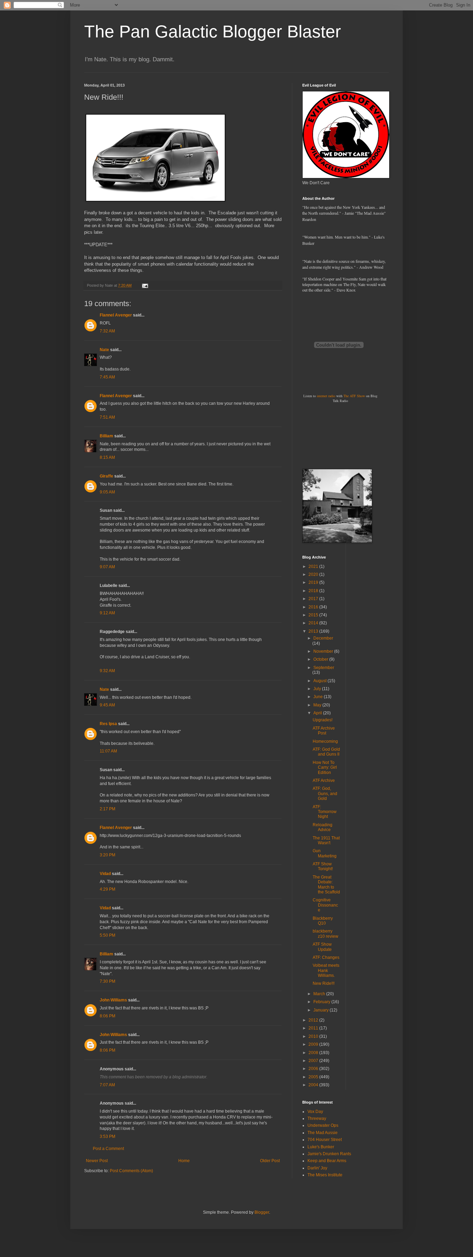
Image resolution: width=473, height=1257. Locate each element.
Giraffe (106, 476)
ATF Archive (324, 780)
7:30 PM (107, 981)
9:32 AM (107, 670)
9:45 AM (107, 705)
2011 (314, 1028)
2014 (314, 623)
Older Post (270, 1160)
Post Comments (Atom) (131, 1170)
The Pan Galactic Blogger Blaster (212, 31)
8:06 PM (107, 1016)
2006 (314, 1068)
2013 (314, 631)
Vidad (105, 873)
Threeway (316, 1118)
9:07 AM (107, 566)
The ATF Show (354, 395)
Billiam (106, 436)
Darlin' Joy (317, 1168)
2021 (314, 566)
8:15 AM (107, 457)
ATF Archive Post (324, 731)
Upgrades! (322, 719)
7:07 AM (107, 1084)
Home (184, 1160)
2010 (314, 1036)
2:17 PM (107, 808)
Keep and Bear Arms (326, 1160)
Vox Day (315, 1111)
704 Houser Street (324, 1139)
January (321, 1010)
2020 (314, 574)
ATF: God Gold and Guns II (326, 752)
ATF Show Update (322, 947)
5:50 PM (107, 935)
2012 (314, 1020)
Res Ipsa (108, 723)
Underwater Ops (322, 1125)
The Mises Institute (324, 1175)
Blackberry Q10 (323, 921)
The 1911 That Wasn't (326, 840)
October (321, 659)
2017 (314, 598)
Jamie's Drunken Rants (329, 1153)
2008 (314, 1052)
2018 (314, 590)
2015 (314, 615)
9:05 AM (107, 492)
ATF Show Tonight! (323, 866)
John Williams (113, 1000)
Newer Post (97, 1160)
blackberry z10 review (325, 933)
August (320, 680)
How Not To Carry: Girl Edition (325, 767)
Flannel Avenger (116, 315)
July (317, 688)
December (323, 638)
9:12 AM (107, 612)
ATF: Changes (326, 957)
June (318, 696)
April (318, 713)
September (323, 667)
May (317, 705)
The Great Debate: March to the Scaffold (326, 884)
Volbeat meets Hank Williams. (326, 970)
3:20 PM (107, 855)
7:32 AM (107, 331)
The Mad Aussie (322, 1132)
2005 (314, 1077)
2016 (314, 607)
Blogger (262, 1212)
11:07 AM (108, 751)
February (322, 1001)
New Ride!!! (323, 983)
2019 (314, 582)
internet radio (326, 395)
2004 (314, 1084)
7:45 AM (107, 377)
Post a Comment (108, 1148)
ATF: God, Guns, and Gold (325, 793)
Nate (104, 349)
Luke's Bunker (320, 1146)
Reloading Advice (322, 827)
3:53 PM (107, 1136)
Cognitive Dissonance (325, 905)
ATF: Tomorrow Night (325, 811)
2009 (314, 1044)
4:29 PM (107, 889)
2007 (314, 1060)
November (323, 651)
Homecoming (325, 741)
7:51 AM (107, 417)
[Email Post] (144, 285)
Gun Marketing (325, 853)
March (319, 993)
